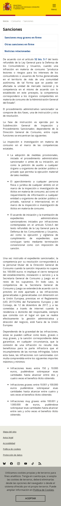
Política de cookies (12, 449)
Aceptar (30, 498)
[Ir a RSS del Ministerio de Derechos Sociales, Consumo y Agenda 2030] (11, 463)
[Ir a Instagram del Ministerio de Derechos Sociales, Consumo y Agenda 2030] (18, 463)
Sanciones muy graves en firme (23, 37)
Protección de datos (12, 455)
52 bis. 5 (39, 59)
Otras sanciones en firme (19, 44)
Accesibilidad (9, 443)
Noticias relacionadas (17, 51)
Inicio (6, 21)
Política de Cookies (43, 490)
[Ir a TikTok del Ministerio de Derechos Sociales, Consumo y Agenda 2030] (32, 463)
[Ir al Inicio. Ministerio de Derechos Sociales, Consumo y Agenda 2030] (21, 6)
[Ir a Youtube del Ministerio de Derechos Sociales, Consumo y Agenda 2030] (25, 463)
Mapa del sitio (9, 431)
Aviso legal (8, 437)
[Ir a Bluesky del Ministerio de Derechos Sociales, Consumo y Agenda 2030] (4, 463)
